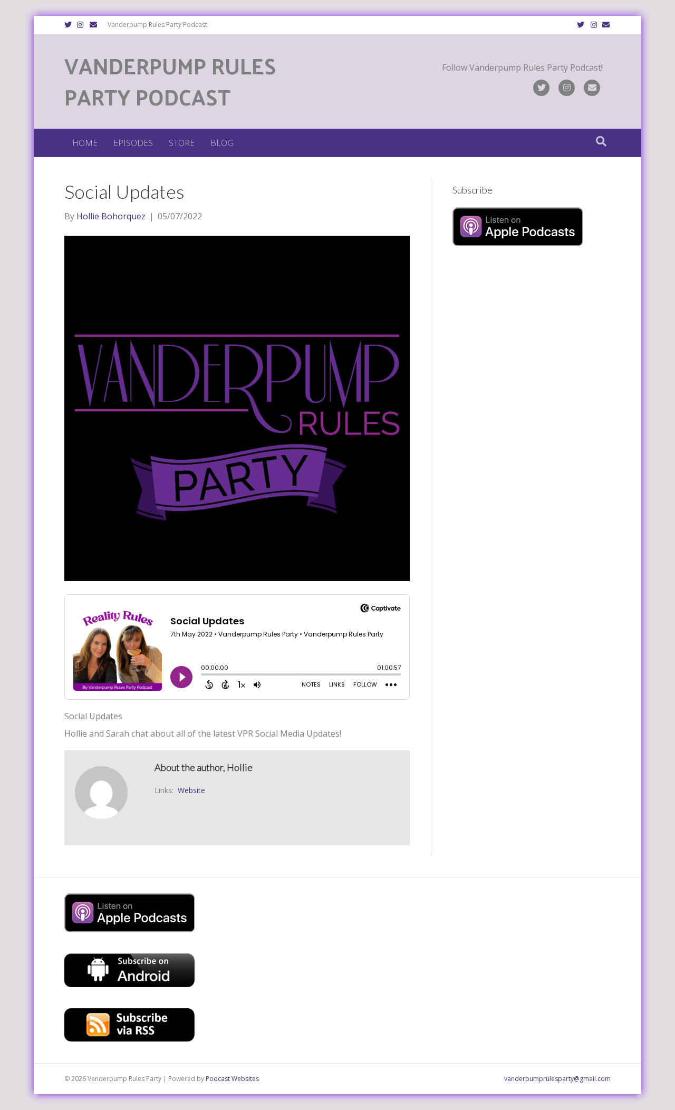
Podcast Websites (232, 1078)
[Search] (601, 141)
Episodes (133, 143)
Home (85, 143)
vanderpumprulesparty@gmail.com (557, 1078)
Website (191, 790)
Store (182, 143)
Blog (222, 143)
